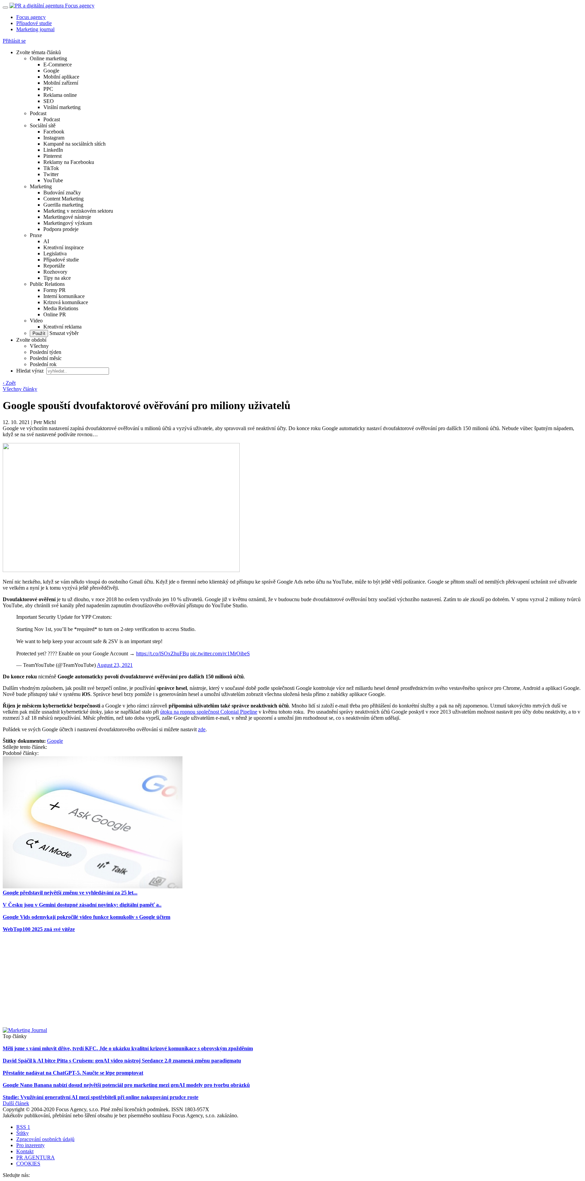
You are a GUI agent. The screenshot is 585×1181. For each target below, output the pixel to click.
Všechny (39, 346)
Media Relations (60, 308)
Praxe (36, 235)
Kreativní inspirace (63, 247)
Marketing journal (35, 29)
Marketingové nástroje (67, 217)
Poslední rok (43, 364)
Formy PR (54, 290)
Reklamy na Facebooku (68, 162)
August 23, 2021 (115, 665)
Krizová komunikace (65, 302)
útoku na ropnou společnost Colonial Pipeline (208, 712)
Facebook (53, 131)
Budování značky (62, 192)
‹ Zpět (9, 383)
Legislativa (55, 253)
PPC (48, 89)
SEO (48, 101)
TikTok (51, 168)
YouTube (53, 180)
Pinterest (52, 156)
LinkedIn (53, 150)
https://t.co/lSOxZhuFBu (162, 653)
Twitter (51, 174)
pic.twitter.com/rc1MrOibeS (220, 653)
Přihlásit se (14, 41)
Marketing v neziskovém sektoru (78, 211)
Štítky (22, 1133)
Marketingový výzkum (67, 223)
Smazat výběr (63, 333)
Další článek (16, 1103)
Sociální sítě (43, 125)
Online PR (54, 314)
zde (201, 729)
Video (36, 320)
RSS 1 (23, 1127)
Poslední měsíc (46, 358)
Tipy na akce (57, 278)
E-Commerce (57, 64)
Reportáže (54, 266)
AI (46, 241)
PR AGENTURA (35, 1157)
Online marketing (48, 58)
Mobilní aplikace (61, 77)
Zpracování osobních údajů (45, 1139)
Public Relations (47, 284)
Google (51, 70)
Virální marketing (62, 107)
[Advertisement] (292, 979)
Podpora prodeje (61, 229)
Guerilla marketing (63, 205)
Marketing (41, 186)
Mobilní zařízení (60, 83)
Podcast (38, 113)
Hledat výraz (30, 371)
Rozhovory (55, 272)
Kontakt (25, 1151)
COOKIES (28, 1163)
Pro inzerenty (30, 1145)
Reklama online (60, 95)
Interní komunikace (64, 296)
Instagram (53, 138)
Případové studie (34, 23)
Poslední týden (45, 352)
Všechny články (20, 389)
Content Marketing (63, 199)
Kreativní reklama (62, 327)
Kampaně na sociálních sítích (74, 144)
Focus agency (31, 17)
